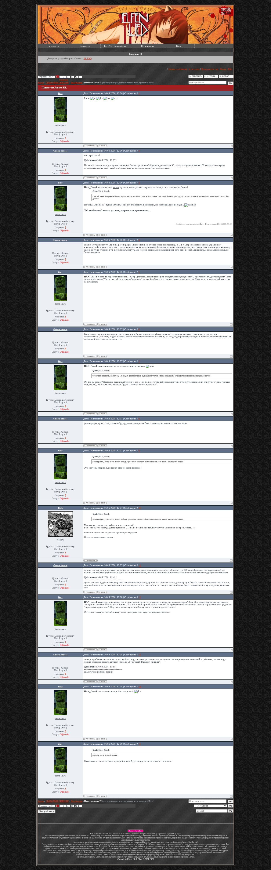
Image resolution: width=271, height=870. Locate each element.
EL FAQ (88, 58)
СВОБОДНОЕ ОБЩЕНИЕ (57, 83)
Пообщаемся (76, 83)
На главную (53, 46)
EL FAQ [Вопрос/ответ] (116, 46)
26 (76, 77)
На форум (85, 46)
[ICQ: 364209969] (102, 146)
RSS (230, 69)
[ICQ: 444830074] (102, 177)
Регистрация (147, 46)
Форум (41, 83)
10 (139, 508)
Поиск (223, 69)
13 (139, 654)
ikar (60, 93)
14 (139, 686)
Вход (178, 46)
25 (72, 77)
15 (139, 744)
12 (139, 597)
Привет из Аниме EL (93, 83)
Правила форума (209, 69)
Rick (60, 508)
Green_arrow (60, 150)
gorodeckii (63, 80)
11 (139, 565)
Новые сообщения (178, 69)
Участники (194, 69)
